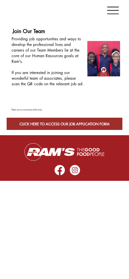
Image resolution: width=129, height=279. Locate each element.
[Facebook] (60, 170)
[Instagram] (75, 170)
